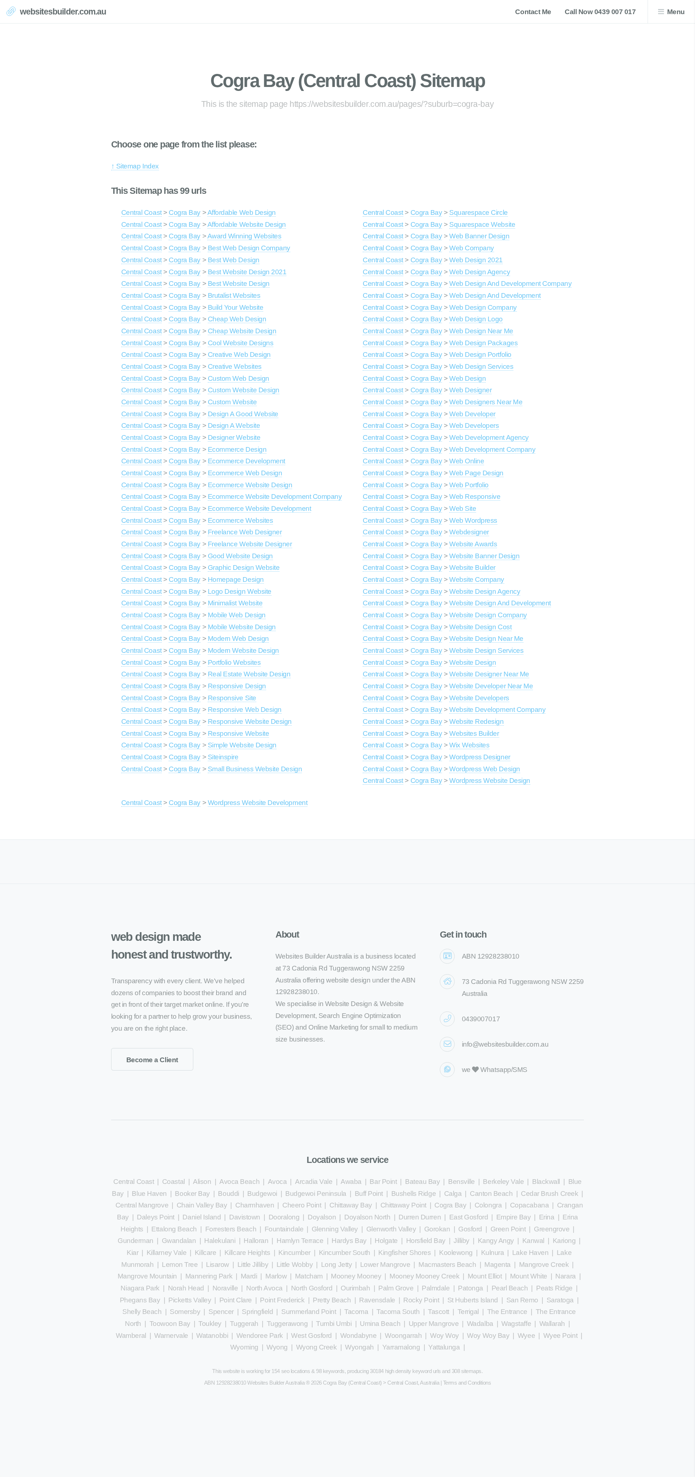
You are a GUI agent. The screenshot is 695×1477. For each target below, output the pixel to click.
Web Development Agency (489, 437)
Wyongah (359, 1347)
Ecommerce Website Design (250, 485)
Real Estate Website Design (249, 674)
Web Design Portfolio (480, 354)
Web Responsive (474, 496)
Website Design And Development (500, 603)
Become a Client (152, 1060)
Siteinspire (223, 757)
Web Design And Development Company (510, 283)
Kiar (132, 1252)
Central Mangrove (142, 1205)
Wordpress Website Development (257, 802)
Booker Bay (192, 1193)
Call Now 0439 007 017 (600, 12)
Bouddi (228, 1193)
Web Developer (472, 414)
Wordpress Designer (479, 757)
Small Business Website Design (255, 769)
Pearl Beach (510, 1288)
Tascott (438, 1311)
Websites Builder (474, 733)
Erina (547, 1217)
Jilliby (461, 1240)
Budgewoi (262, 1193)
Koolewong (456, 1252)
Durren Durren (420, 1217)
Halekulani (219, 1240)
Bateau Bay (422, 1181)
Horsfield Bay (426, 1240)
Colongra (488, 1205)
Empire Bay (513, 1217)
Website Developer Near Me (491, 686)
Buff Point (369, 1193)
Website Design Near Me (486, 638)
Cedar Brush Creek (549, 1193)
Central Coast (141, 212)
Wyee (526, 1335)
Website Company (476, 579)
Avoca (277, 1181)
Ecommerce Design (237, 449)
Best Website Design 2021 (247, 272)
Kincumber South (344, 1252)
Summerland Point (308, 1311)
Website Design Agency (484, 591)
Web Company (471, 248)
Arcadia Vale (313, 1181)
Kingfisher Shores (404, 1252)
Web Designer (470, 390)
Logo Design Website (239, 591)
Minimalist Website (235, 603)
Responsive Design (237, 686)
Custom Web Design (238, 378)
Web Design (467, 378)
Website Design (472, 662)
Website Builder (472, 567)
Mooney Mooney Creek (424, 1276)
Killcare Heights (247, 1252)
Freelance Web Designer (245, 532)
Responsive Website (238, 733)
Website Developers (479, 698)
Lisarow (217, 1264)
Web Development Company (492, 449)
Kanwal (533, 1240)
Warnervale (171, 1335)
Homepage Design (236, 579)
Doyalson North (367, 1217)
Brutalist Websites (234, 295)
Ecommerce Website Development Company (275, 496)
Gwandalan (179, 1240)
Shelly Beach (141, 1311)
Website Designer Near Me (489, 674)
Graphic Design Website (244, 567)
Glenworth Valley (391, 1229)
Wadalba (480, 1323)
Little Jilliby (252, 1264)
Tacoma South (398, 1311)
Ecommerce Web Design (245, 473)
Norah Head (186, 1288)
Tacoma (356, 1311)
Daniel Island (201, 1217)
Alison (202, 1181)
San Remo (522, 1300)
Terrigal (468, 1311)
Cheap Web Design (237, 319)
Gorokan (437, 1229)
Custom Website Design (243, 390)
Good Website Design (240, 556)
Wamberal (131, 1335)
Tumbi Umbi (333, 1323)
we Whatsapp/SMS (494, 1069)
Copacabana (529, 1205)
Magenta (497, 1264)
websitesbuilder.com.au (63, 11)
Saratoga (560, 1300)
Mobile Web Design (237, 615)
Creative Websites (235, 366)
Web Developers (474, 425)
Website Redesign (476, 721)
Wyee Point (560, 1335)
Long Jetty (336, 1264)
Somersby (185, 1311)
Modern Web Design (238, 638)
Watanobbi (212, 1335)
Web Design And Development (495, 295)
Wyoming (244, 1347)
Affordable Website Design (246, 224)
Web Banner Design (479, 236)
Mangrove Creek (544, 1264)
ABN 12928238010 (490, 956)
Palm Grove (395, 1288)
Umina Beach (380, 1323)
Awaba (351, 1181)
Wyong (277, 1347)
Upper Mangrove (434, 1323)
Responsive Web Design (245, 709)
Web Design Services (481, 366)
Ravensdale (377, 1300)
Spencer (221, 1311)
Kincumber (294, 1252)
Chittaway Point (403, 1205)
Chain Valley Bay (202, 1205)
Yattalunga (444, 1347)
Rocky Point (421, 1300)
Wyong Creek (316, 1347)
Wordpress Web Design (484, 769)
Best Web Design (234, 260)
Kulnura (492, 1252)
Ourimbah (355, 1288)
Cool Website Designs (241, 343)
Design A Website (234, 425)
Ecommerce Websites (240, 520)
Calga (453, 1193)
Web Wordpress (473, 520)
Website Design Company (488, 615)
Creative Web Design (239, 354)
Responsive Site (232, 698)
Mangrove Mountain (147, 1276)
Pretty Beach (332, 1300)
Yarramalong (401, 1347)
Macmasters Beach (447, 1264)
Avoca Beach (239, 1181)
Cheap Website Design (242, 331)
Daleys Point (155, 1217)
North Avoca (264, 1288)
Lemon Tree (180, 1264)
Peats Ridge (554, 1288)
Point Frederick (282, 1300)
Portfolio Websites (234, 662)
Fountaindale (284, 1229)
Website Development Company (497, 709)
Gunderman (135, 1240)
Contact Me (533, 12)
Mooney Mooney (356, 1276)
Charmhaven (254, 1205)
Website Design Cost (480, 627)
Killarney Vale (166, 1252)
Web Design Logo (476, 319)
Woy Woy (444, 1335)
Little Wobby (295, 1264)
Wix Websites (469, 745)
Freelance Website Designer (250, 544)
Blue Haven (149, 1193)
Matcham (309, 1276)
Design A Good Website (243, 414)
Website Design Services (486, 650)
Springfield (257, 1311)
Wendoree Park (259, 1335)
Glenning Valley (335, 1229)
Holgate (386, 1240)
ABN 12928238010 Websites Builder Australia (254, 1383)
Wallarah (552, 1323)
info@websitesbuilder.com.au (505, 1044)
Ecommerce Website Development (259, 508)
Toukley (210, 1323)
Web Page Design (476, 473)
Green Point (508, 1229)
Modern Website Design (243, 650)
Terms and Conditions (467, 1383)
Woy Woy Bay (488, 1335)
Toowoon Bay (169, 1323)
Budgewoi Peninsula (315, 1193)
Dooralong (284, 1217)
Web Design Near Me (481, 331)
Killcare (205, 1252)
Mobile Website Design (242, 627)
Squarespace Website (482, 224)
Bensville (461, 1181)
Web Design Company (483, 307)
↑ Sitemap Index (135, 166)
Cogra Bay (185, 212)
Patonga (470, 1288)
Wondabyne (358, 1335)
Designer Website (234, 437)
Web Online (466, 461)
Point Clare (235, 1300)
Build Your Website (236, 307)
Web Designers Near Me (485, 402)
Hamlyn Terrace (300, 1240)
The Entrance (507, 1311)
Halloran (256, 1240)
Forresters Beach (231, 1229)
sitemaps (471, 1371)
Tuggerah (244, 1323)
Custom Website (232, 402)
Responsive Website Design (250, 721)
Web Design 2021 (476, 260)
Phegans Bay (140, 1300)
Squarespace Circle (478, 212)
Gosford (470, 1229)
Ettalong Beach (174, 1229)
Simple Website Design (242, 745)
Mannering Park (208, 1276)
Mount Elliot (485, 1276)
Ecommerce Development (246, 461)
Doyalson (322, 1217)
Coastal (173, 1181)
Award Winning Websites (244, 236)
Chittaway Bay (350, 1205)
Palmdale (436, 1288)
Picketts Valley (189, 1300)
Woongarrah (403, 1335)
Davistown (244, 1217)
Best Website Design (239, 283)
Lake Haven (530, 1252)
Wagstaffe (516, 1323)
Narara (565, 1276)
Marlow (276, 1276)
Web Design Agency (479, 272)
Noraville (225, 1288)
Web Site (462, 508)
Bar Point (383, 1181)
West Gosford (311, 1335)
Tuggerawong (287, 1323)
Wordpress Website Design (489, 780)
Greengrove (551, 1229)
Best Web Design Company (249, 248)
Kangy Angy (496, 1240)
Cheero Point (301, 1205)
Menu (676, 12)
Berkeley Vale (503, 1181)
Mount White (528, 1276)
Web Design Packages (483, 343)
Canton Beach (491, 1193)
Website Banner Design (484, 556)
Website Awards (473, 544)
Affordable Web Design (241, 212)
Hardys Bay (349, 1240)
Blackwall (546, 1181)
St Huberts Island (472, 1300)
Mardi (249, 1276)
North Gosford (312, 1288)
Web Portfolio (469, 485)
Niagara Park (140, 1288)
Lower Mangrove (385, 1264)
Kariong (564, 1240)
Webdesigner (469, 532)
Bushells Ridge (413, 1193)
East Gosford (468, 1217)
